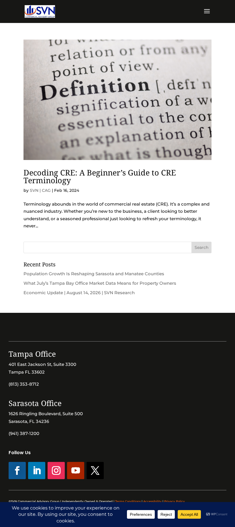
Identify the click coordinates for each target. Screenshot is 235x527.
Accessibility (152, 501)
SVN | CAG (40, 190)
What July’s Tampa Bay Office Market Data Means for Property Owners (99, 283)
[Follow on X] (95, 470)
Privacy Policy (174, 501)
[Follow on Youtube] (75, 470)
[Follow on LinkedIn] (36, 470)
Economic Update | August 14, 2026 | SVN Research (79, 292)
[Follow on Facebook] (17, 470)
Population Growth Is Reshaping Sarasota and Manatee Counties (93, 273)
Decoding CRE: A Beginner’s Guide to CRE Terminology (99, 176)
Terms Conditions (128, 501)
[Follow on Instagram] (56, 470)
